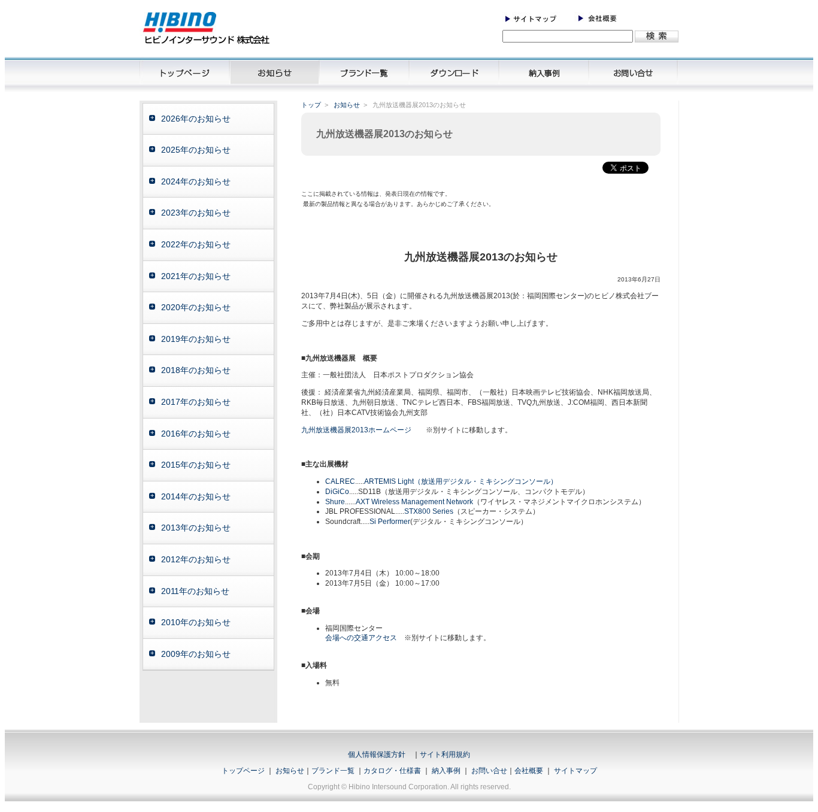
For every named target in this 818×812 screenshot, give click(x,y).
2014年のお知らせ (196, 496)
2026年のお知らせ (196, 118)
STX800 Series (428, 511)
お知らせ (347, 104)
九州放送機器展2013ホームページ (356, 430)
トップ (311, 104)
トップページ (243, 770)
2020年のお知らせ (196, 307)
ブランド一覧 (333, 770)
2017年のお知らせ (196, 402)
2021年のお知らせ (196, 276)
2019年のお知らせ (196, 339)
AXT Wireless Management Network (414, 502)
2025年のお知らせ (196, 149)
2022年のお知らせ (196, 244)
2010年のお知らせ (196, 622)
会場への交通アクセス (361, 638)
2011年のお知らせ (195, 591)
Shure (335, 502)
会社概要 (528, 770)
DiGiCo (337, 491)
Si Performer (389, 521)
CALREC (340, 481)
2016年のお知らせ (196, 433)
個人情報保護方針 (376, 754)
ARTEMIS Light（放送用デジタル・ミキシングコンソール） (461, 481)
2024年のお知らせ (196, 181)
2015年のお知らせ (196, 464)
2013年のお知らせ (196, 527)
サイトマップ (575, 770)
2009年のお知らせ (196, 654)
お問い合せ (489, 770)
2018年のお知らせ (196, 370)
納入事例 (445, 770)
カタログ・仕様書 (392, 770)
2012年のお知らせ (196, 559)
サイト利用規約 (445, 754)
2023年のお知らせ (196, 212)
